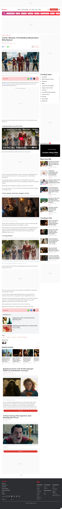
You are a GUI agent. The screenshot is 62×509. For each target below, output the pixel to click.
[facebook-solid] (31, 79)
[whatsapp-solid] (28, 79)
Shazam (6, 84)
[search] (48, 9)
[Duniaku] (4, 9)
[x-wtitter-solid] (34, 79)
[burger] (59, 9)
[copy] (37, 79)
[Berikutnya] (39, 354)
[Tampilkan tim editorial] (38, 342)
